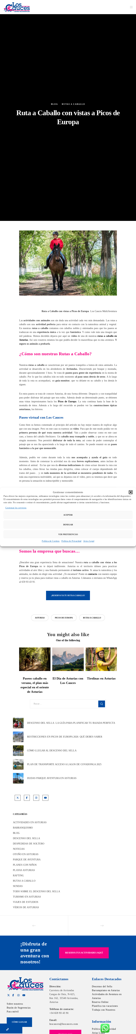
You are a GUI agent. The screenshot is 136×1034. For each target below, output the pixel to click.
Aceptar (68, 515)
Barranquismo (23, 827)
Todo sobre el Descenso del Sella (36, 891)
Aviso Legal (88, 541)
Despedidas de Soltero (28, 843)
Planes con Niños (25, 865)
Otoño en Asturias (25, 854)
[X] (18, 798)
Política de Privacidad (71, 541)
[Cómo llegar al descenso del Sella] (18, 750)
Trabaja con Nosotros (103, 1010)
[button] (130, 492)
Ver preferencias (68, 534)
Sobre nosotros (15, 1003)
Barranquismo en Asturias (106, 990)
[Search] (101, 704)
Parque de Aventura (27, 859)
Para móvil (13, 1011)
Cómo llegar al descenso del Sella (51, 750)
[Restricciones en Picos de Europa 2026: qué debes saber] (18, 737)
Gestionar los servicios (16, 508)
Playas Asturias (24, 870)
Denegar (68, 525)
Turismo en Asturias (27, 896)
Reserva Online (100, 1002)
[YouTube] (45, 798)
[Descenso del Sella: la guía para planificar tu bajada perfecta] (18, 723)
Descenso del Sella (26, 838)
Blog (54, 104)
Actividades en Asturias (30, 822)
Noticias (19, 849)
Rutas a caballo (73, 104)
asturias (40, 618)
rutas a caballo (92, 618)
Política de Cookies (51, 541)
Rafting (18, 875)
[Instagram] (36, 798)
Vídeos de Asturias (26, 907)
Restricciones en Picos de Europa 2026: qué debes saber (64, 736)
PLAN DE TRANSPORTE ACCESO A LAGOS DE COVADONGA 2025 (64, 764)
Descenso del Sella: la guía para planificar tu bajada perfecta (71, 723)
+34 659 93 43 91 (59, 1013)
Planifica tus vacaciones (105, 1006)
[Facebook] (27, 798)
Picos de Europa (67, 401)
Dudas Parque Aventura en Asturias (51, 778)
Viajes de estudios (25, 902)
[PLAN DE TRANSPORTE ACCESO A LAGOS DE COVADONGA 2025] (18, 764)
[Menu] (130, 7)
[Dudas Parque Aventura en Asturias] (18, 778)
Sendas (18, 886)
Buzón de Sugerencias (18, 1007)
